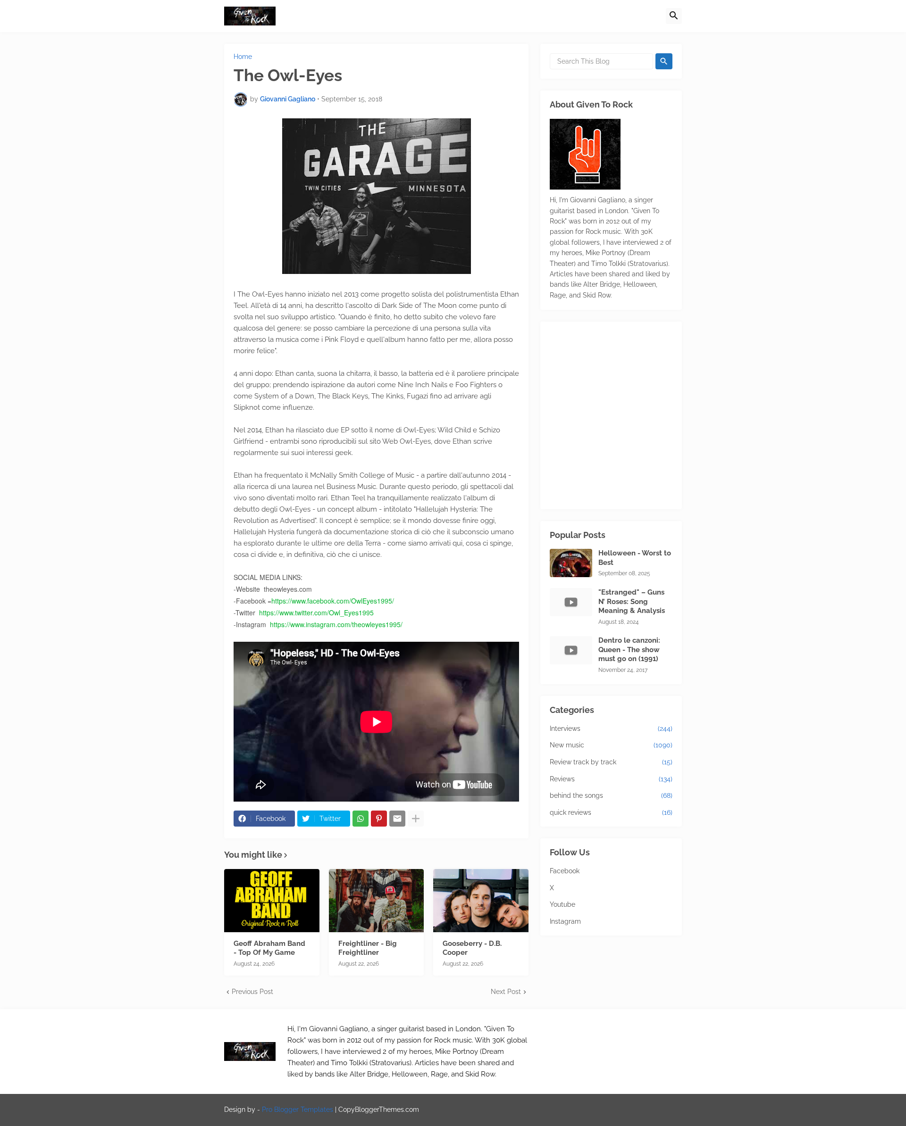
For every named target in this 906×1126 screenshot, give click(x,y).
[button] (674, 16)
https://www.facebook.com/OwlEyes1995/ (332, 600)
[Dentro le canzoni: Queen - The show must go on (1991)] (571, 650)
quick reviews (611, 812)
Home (243, 56)
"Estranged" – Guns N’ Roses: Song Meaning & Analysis (631, 601)
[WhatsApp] (360, 819)
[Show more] (416, 819)
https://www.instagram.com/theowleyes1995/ (336, 624)
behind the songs (611, 795)
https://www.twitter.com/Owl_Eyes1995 (316, 612)
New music (611, 745)
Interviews (611, 728)
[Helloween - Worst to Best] (571, 563)
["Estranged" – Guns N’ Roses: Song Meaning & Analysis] (571, 602)
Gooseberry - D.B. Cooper (472, 948)
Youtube (562, 904)
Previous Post (252, 991)
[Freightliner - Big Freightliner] (376, 900)
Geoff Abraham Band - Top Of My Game (269, 948)
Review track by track (611, 762)
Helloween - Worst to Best (634, 558)
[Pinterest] (379, 819)
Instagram (565, 921)
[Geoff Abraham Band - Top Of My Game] (271, 900)
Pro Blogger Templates (297, 1109)
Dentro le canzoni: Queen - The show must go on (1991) (629, 649)
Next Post (506, 991)
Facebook (564, 871)
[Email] (397, 819)
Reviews (611, 779)
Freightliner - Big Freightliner (367, 948)
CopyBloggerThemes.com (378, 1109)
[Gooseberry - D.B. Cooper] (480, 900)
